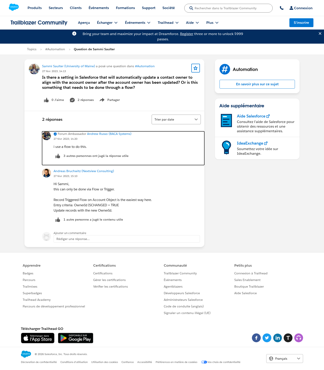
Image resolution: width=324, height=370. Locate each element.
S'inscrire (301, 22)
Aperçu (84, 22)
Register (186, 34)
